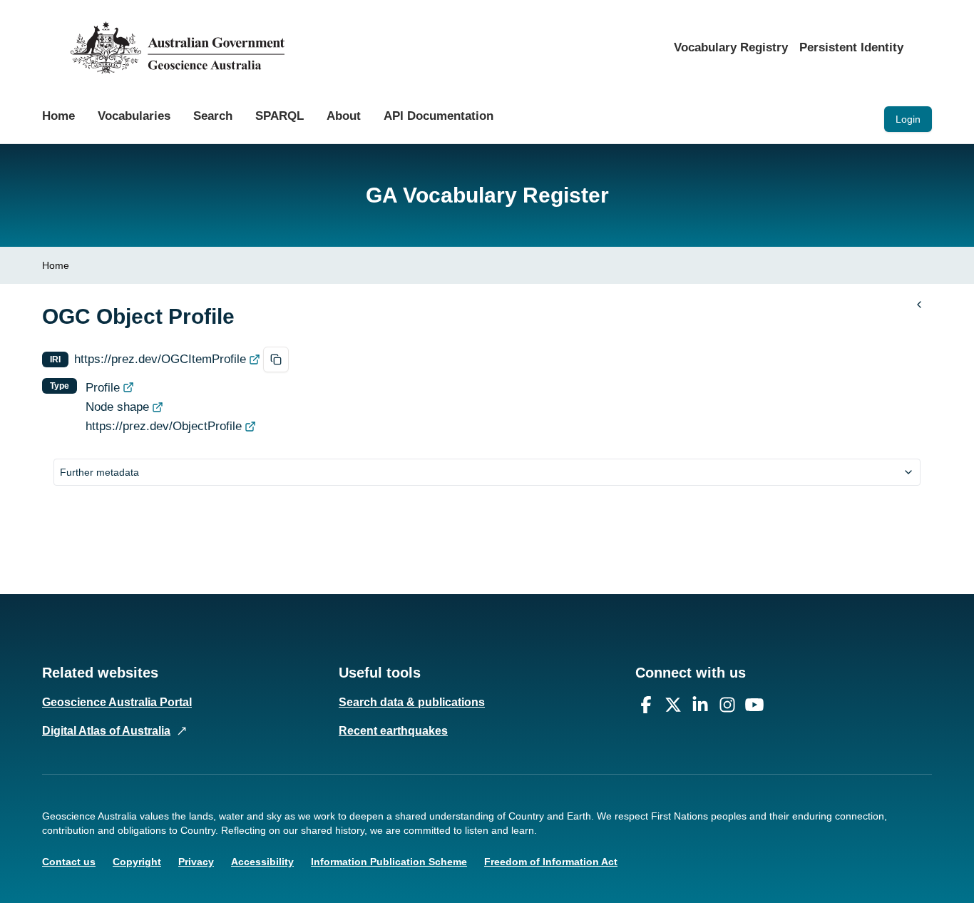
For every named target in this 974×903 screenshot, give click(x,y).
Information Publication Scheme (389, 861)
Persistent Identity (851, 47)
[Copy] (276, 359)
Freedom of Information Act (550, 861)
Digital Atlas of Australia (106, 731)
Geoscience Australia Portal (117, 702)
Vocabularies (134, 116)
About (344, 116)
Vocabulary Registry (731, 47)
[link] (55, 265)
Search (212, 116)
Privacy (196, 861)
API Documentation (438, 116)
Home (58, 116)
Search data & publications (412, 702)
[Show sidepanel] (919, 304)
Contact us (69, 861)
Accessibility (262, 861)
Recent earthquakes (393, 731)
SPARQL (279, 116)
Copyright (137, 861)
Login (908, 119)
